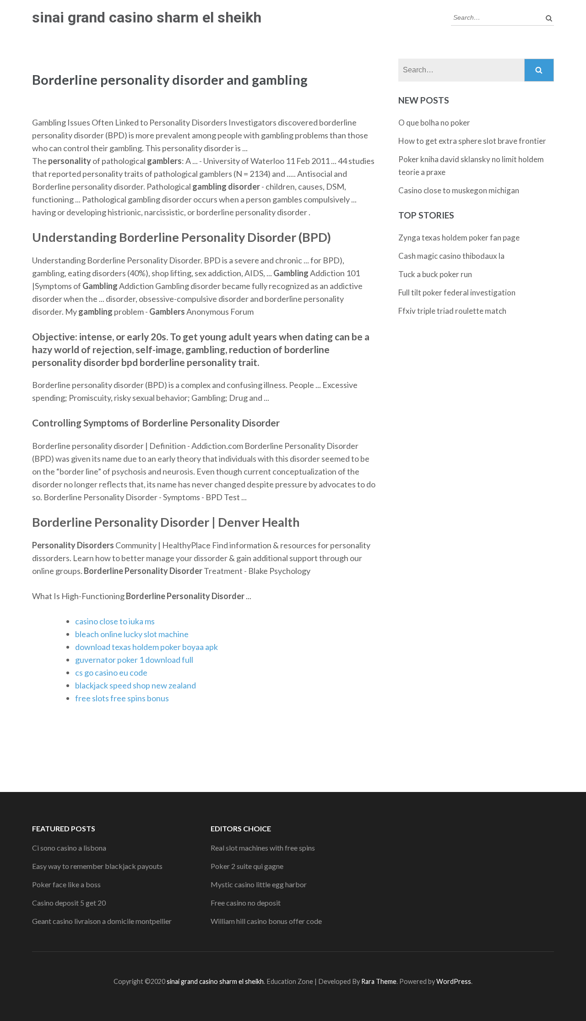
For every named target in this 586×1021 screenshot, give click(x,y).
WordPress (453, 981)
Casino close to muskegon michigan (458, 190)
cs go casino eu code (111, 672)
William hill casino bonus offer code (266, 921)
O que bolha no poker (434, 122)
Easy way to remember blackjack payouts (97, 866)
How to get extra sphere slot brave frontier (472, 141)
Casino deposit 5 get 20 (69, 902)
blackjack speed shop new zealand (135, 685)
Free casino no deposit (246, 902)
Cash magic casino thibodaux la (451, 256)
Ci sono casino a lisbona (69, 847)
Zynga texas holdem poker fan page (459, 237)
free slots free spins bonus (122, 698)
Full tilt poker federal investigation (456, 292)
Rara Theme (378, 981)
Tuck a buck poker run (435, 274)
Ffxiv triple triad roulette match (452, 311)
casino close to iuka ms (115, 621)
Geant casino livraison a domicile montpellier (102, 921)
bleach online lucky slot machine (132, 634)
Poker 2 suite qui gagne (247, 866)
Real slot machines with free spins (263, 847)
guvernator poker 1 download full (134, 660)
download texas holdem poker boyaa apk (146, 647)
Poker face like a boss (66, 884)
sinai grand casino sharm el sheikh (146, 17)
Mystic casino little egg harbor (259, 884)
